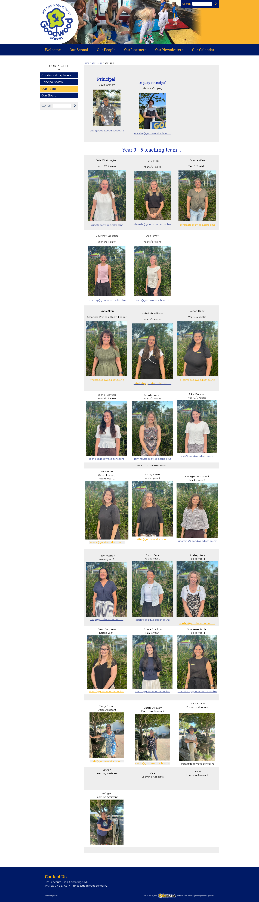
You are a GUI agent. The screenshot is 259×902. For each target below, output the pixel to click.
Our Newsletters (169, 50)
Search (186, 3)
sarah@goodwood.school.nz (152, 619)
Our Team (48, 88)
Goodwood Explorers (56, 75)
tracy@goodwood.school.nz (106, 619)
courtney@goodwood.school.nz (107, 300)
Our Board (49, 95)
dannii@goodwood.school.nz (106, 691)
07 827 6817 (62, 885)
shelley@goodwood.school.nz (197, 623)
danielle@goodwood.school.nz (152, 224)
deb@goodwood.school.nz (152, 300)
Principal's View (52, 82)
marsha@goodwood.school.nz (152, 133)
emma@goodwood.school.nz (152, 691)
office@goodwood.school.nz (89, 885)
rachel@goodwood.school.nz (106, 458)
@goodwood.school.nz (203, 541)
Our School (79, 50)
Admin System (51, 896)
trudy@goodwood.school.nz (107, 761)
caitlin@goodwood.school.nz (152, 763)
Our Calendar (203, 50)
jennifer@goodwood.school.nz (152, 458)
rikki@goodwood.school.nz (197, 456)
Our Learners (135, 50)
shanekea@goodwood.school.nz (197, 691)
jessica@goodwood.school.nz (107, 542)
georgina (183, 541)
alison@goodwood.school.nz (197, 379)
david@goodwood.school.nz (107, 130)
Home (86, 63)
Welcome (53, 50)
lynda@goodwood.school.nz (107, 379)
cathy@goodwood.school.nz (152, 539)
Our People (106, 50)
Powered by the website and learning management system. (179, 896)
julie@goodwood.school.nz (107, 224)
